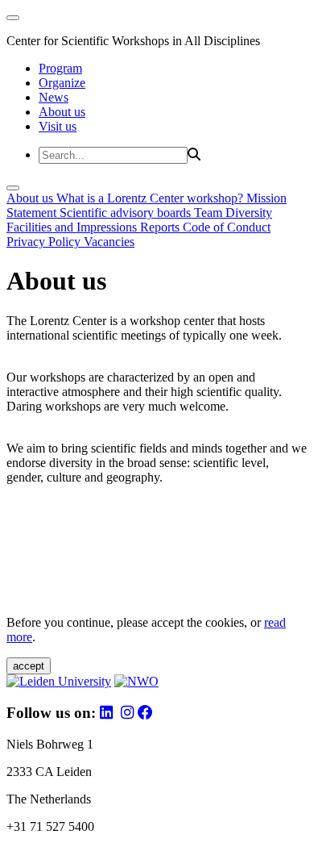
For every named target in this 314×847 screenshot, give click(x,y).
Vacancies (109, 241)
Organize (62, 83)
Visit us (57, 126)
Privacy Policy (45, 241)
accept (28, 666)
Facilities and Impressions (73, 227)
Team (209, 212)
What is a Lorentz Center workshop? (151, 198)
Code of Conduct (227, 227)
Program (60, 68)
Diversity (248, 212)
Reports (161, 227)
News (53, 97)
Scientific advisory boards (127, 212)
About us (62, 112)
